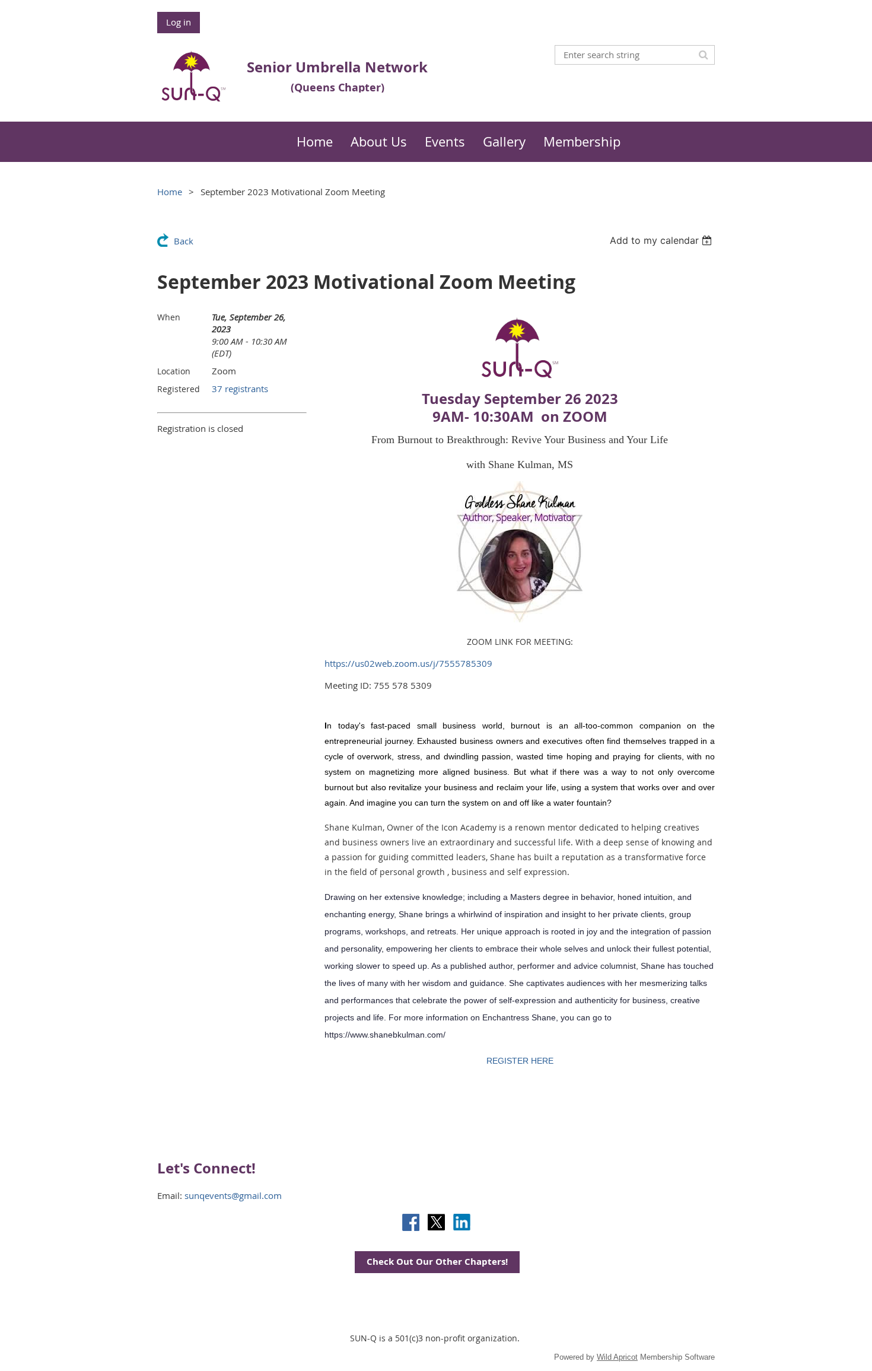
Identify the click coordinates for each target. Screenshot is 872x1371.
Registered (178, 389)
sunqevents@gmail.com (233, 1195)
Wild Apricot (617, 1357)
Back (183, 241)
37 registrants (240, 389)
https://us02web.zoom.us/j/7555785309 (408, 663)
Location (173, 371)
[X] (436, 1222)
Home (169, 192)
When (168, 317)
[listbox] (662, 240)
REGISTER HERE (519, 1060)
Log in (178, 22)
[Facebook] (410, 1222)
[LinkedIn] (461, 1222)
